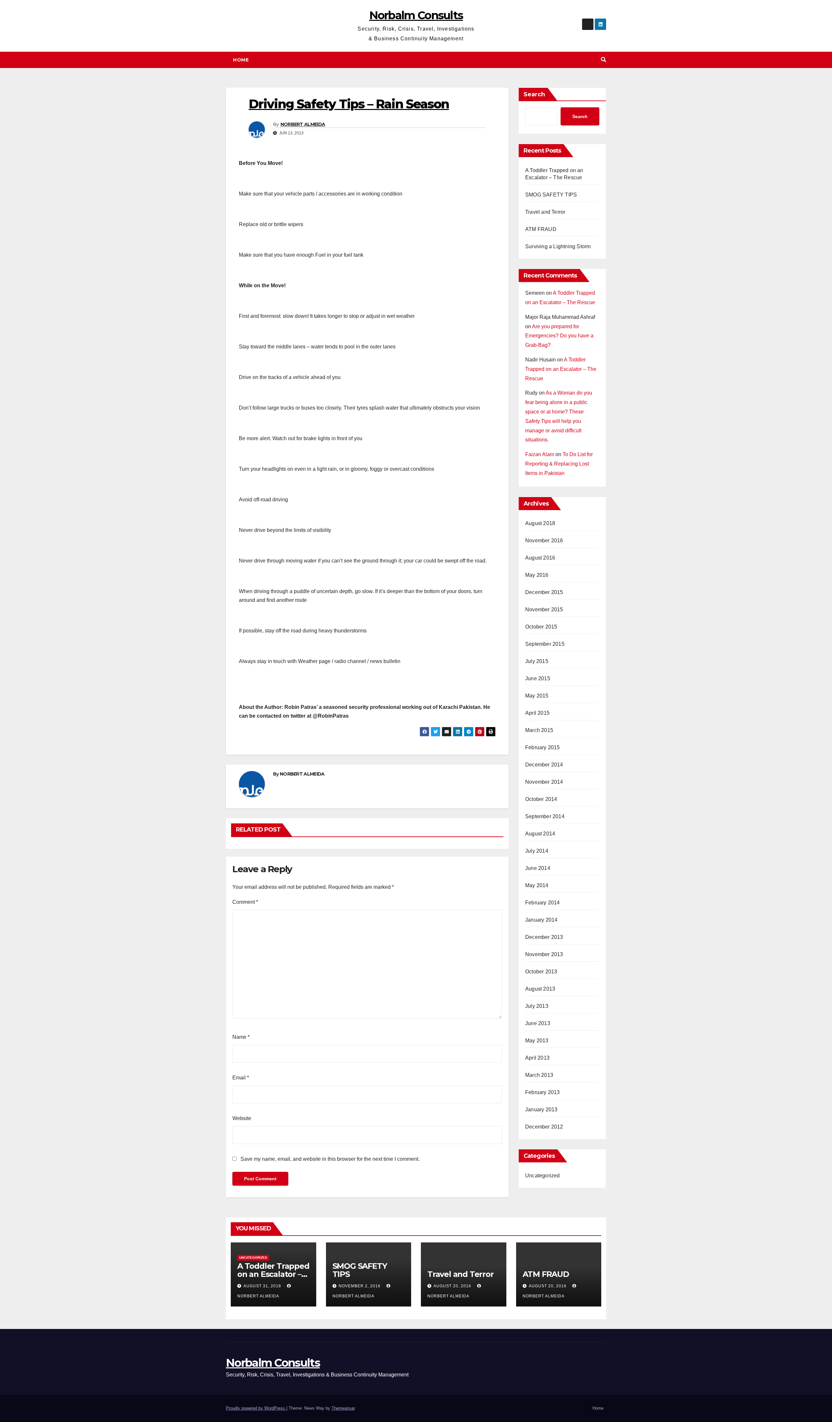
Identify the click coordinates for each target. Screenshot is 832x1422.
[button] (603, 59)
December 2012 (544, 1127)
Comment (245, 902)
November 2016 (544, 540)
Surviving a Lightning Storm (558, 246)
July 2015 (536, 661)
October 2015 (541, 627)
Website (241, 1118)
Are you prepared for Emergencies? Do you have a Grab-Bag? (559, 336)
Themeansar (343, 1408)
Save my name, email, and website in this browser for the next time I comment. (330, 1159)
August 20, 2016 (453, 1286)
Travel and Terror (545, 212)
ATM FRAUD (540, 229)
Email (240, 1077)
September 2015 (545, 644)
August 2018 (540, 523)
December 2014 (544, 764)
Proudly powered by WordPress (256, 1408)
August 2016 (540, 558)
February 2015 (542, 747)
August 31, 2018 (262, 1286)
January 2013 (541, 1109)
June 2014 (537, 868)
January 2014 (541, 920)
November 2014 (544, 782)
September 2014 (545, 816)
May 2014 (537, 885)
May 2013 (537, 1040)
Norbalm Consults (416, 15)
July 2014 (536, 851)
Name (241, 1037)
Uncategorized (542, 1175)
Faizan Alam (539, 454)
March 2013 (539, 1075)
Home (241, 60)
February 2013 (542, 1092)
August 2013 (540, 989)
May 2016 (537, 575)
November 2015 (544, 609)
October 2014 (541, 799)
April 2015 (537, 713)
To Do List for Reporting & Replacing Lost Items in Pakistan (559, 464)
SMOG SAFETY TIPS (551, 194)
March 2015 (539, 730)
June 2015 (537, 678)
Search (534, 94)
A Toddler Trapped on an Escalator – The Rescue (560, 369)
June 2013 (537, 1023)
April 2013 (537, 1058)
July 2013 (536, 1006)
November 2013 (544, 954)
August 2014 (540, 833)
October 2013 (541, 971)
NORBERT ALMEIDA (302, 124)
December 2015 (544, 592)
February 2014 (542, 902)
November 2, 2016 (360, 1286)
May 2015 (537, 695)
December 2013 (544, 937)
